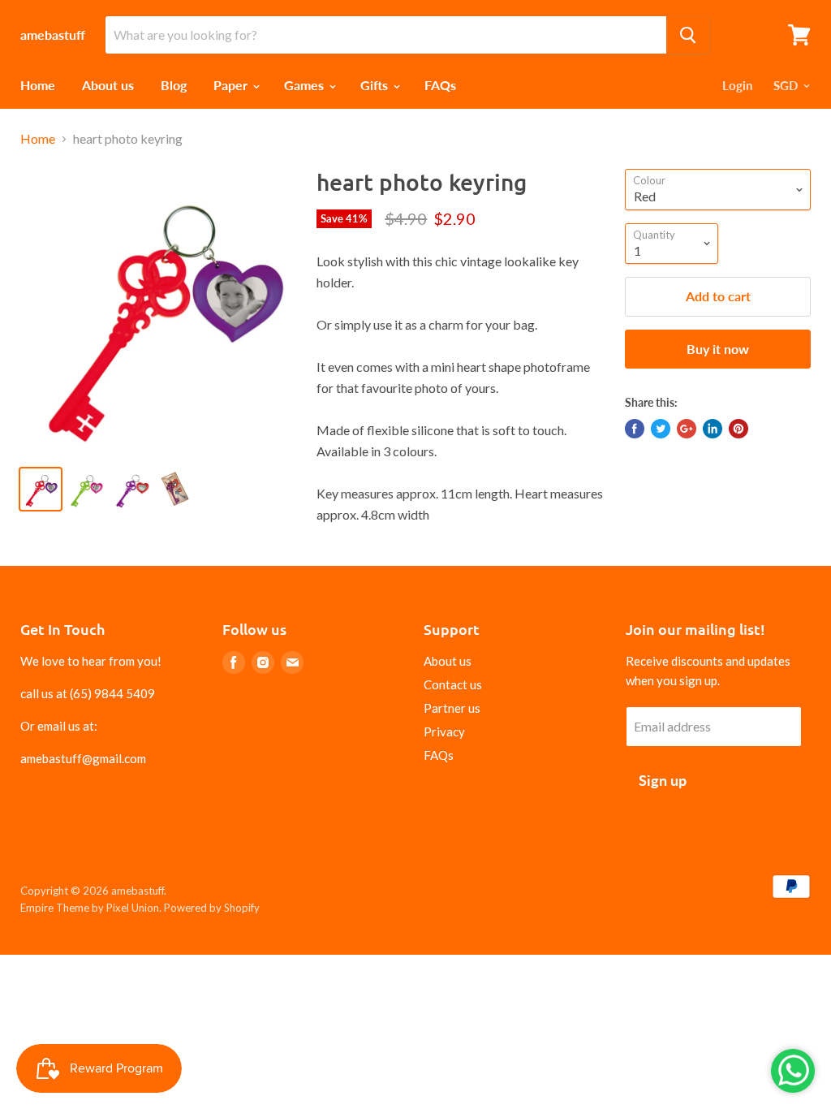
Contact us (453, 684)
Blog (174, 85)
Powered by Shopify (212, 907)
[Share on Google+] (686, 428)
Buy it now (718, 348)
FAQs (440, 85)
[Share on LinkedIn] (712, 428)
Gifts (375, 85)
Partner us (452, 708)
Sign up (663, 780)
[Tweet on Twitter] (660, 428)
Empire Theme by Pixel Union (89, 907)
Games (305, 85)
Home (37, 85)
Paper (232, 85)
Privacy (444, 731)
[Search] (687, 35)
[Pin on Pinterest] (738, 428)
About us (108, 85)
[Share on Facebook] (634, 428)
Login (737, 85)
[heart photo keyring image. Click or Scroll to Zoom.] (158, 310)
